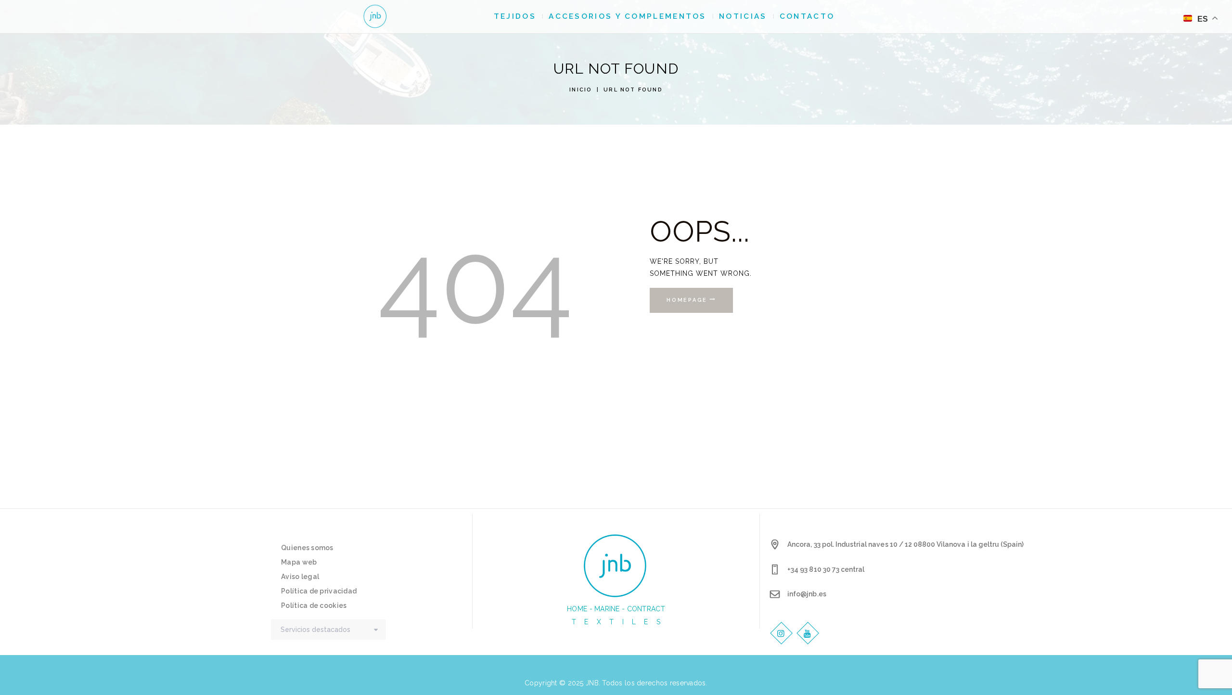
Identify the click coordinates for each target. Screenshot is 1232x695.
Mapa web (299, 562)
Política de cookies (313, 605)
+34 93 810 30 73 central (825, 569)
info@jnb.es (806, 594)
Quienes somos (307, 548)
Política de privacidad (319, 591)
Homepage (687, 300)
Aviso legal (300, 576)
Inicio (580, 90)
